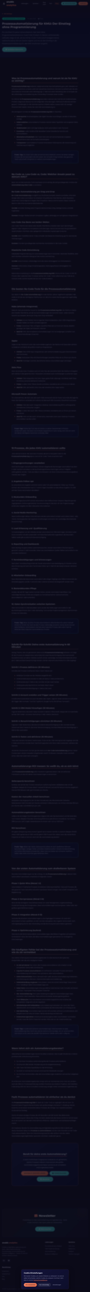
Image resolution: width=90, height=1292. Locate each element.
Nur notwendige (44, 1284)
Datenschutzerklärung (40, 1280)
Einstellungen (57, 1284)
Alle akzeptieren (30, 1284)
